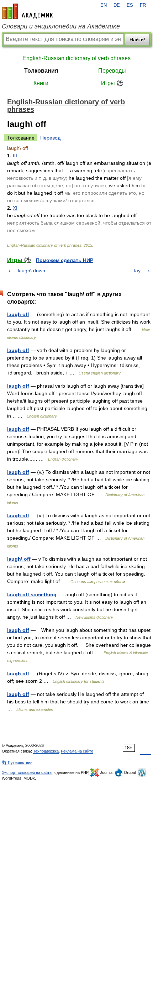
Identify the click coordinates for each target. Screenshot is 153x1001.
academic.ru (27, 11)
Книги (40, 83)
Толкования (41, 71)
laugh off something (32, 594)
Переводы (112, 71)
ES (130, 5)
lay (137, 270)
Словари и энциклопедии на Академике (61, 26)
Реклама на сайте (77, 751)
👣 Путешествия (17, 762)
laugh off (18, 314)
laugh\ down (31, 270)
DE (117, 5)
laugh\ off (19, 559)
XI (15, 208)
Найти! (137, 39)
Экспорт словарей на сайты (27, 772)
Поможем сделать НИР (64, 260)
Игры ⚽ (112, 83)
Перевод (50, 138)
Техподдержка (46, 751)
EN (103, 5)
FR (143, 5)
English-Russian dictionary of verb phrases (76, 58)
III (15, 155)
